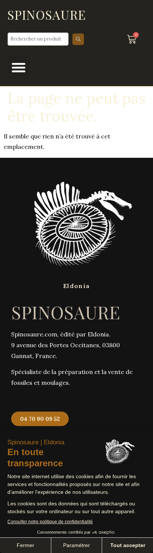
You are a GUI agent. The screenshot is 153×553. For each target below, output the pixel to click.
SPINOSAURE (46, 14)
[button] (18, 67)
